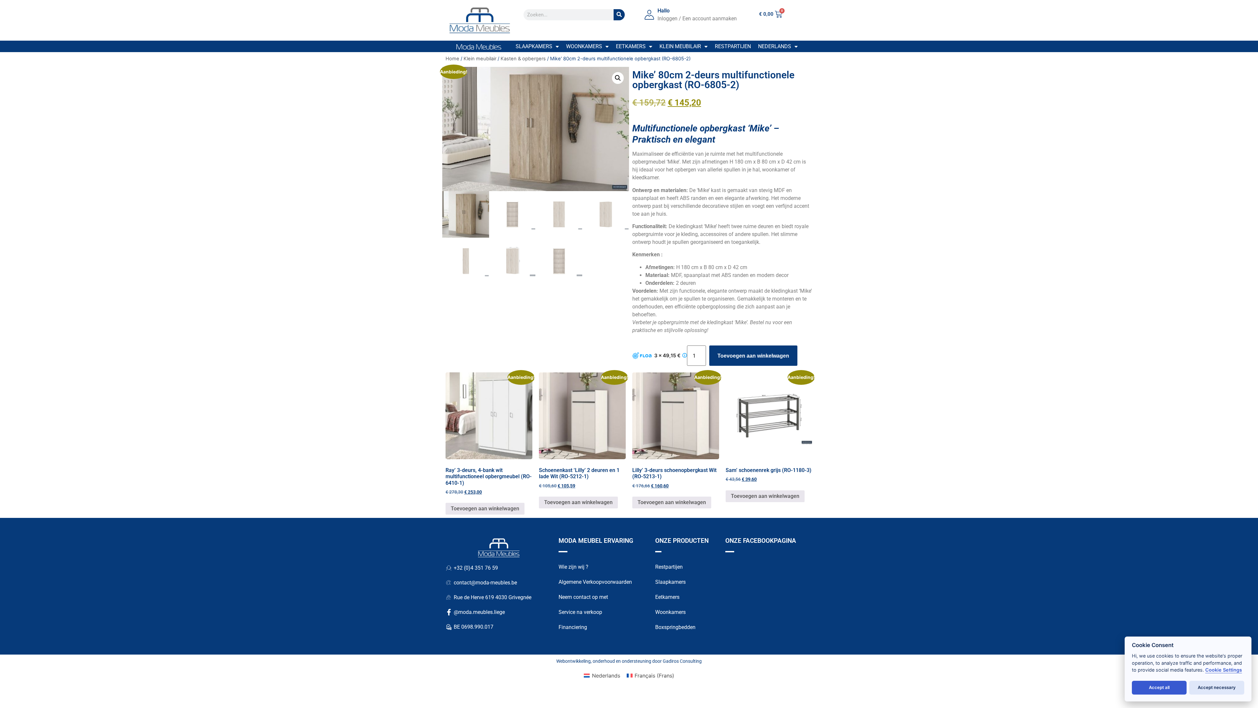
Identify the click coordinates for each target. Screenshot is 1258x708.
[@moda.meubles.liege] (449, 612)
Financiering (573, 627)
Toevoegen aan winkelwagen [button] (485, 508)
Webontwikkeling (573, 661)
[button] (618, 78)
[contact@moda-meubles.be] (449, 583)
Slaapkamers (534, 46)
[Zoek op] (619, 14)
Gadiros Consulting (682, 661)
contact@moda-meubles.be (485, 583)
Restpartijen (733, 46)
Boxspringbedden (675, 627)
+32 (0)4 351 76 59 (476, 568)
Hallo (664, 11)
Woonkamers (584, 46)
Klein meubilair (680, 46)
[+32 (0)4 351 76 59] (449, 568)
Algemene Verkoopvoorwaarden (595, 582)
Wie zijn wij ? (573, 567)
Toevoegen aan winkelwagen (753, 356)
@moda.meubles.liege (479, 612)
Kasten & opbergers (523, 59)
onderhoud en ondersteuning (622, 661)
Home (452, 59)
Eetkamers (631, 46)
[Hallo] (649, 15)
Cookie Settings (1223, 670)
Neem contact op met (583, 597)
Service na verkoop (580, 612)
